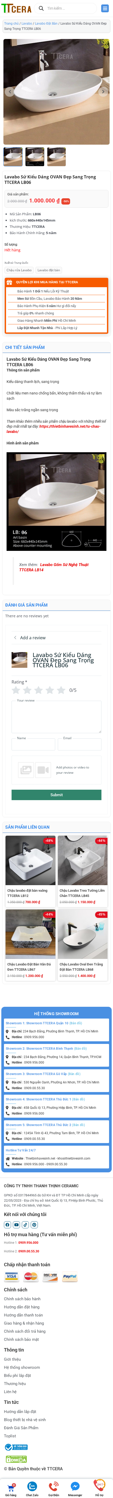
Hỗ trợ (99, 1495)
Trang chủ (11, 23)
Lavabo (27, 23)
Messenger (75, 1495)
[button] (103, 92)
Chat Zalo (32, 1495)
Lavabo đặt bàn (49, 270)
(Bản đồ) (75, 1023)
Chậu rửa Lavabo (19, 270)
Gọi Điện (53, 1495)
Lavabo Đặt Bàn (46, 23)
